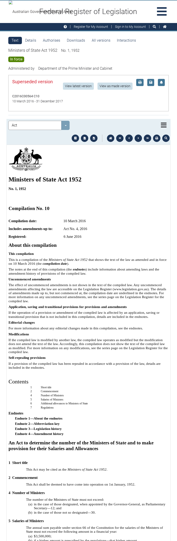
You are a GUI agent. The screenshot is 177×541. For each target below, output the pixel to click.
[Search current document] (166, 138)
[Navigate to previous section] (129, 138)
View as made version (115, 86)
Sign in (130, 27)
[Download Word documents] (93, 138)
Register (91, 27)
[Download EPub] (75, 138)
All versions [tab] (101, 40)
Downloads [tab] (76, 40)
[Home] (165, 27)
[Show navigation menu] (164, 125)
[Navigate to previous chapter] (120, 138)
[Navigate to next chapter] (147, 138)
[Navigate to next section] (138, 138)
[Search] (154, 27)
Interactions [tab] (126, 40)
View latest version (78, 86)
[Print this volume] (156, 138)
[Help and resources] (65, 27)
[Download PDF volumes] (84, 138)
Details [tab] (30, 40)
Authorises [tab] (51, 40)
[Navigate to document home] (110, 138)
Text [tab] (15, 40)
